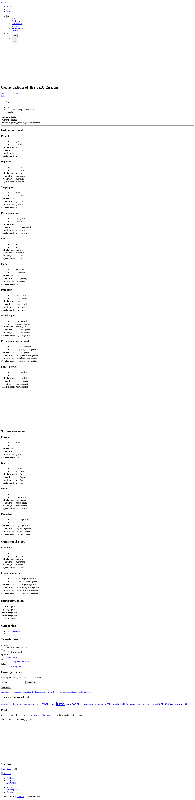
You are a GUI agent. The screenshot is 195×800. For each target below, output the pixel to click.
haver (60, 703)
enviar (3, 704)
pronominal (65, 692)
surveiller (25, 662)
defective (88, 692)
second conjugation (23, 692)
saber (45, 704)
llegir (98, 704)
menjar (52, 704)
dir (112, 704)
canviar (116, 704)
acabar (19, 704)
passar (103, 704)
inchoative (55, 692)
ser (187, 703)
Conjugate (31, 682)
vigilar (14, 657)
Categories (6, 687)
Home (9, 7)
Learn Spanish (7, 769)
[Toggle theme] (7, 33)
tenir (161, 704)
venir (68, 704)
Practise (9, 9)
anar (167, 704)
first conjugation (13, 631)
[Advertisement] (80, 63)
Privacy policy (12, 790)
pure (48, 692)
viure (7, 704)
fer (108, 704)
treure (135, 704)
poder (75, 704)
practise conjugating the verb (41, 715)
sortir (39, 704)
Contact (9, 792)
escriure (93, 704)
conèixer (26, 704)
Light (14, 36)
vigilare (18, 666)
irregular (79, 692)
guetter (9, 662)
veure (34, 703)
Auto (14, 41)
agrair (140, 704)
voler (182, 704)
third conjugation (39, 692)
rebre (156, 704)
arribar (13, 704)
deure (87, 704)
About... (9, 787)
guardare (10, 666)
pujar (82, 704)
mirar (8, 657)
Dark (14, 39)
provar (130, 704)
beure (152, 704)
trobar (146, 704)
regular (9, 634)
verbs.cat (4, 2)
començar (174, 704)
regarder (16, 662)
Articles (9, 11)
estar (123, 704)
